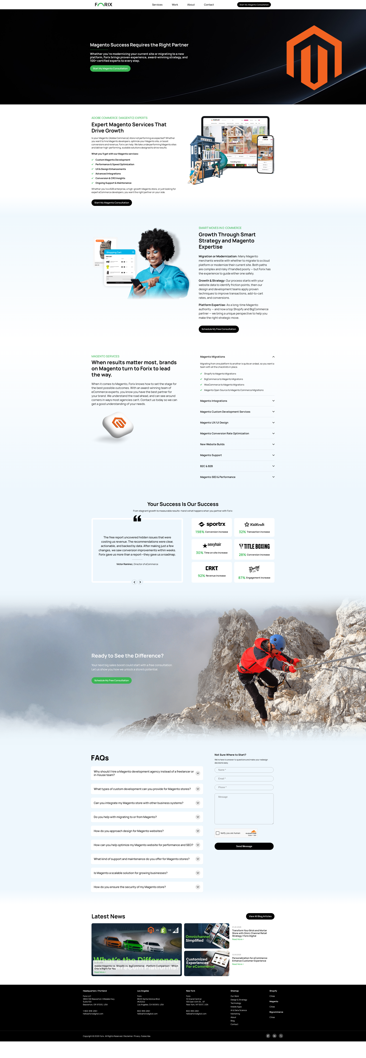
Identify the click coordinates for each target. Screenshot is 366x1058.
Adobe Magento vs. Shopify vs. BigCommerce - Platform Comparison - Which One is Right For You (136, 967)
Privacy (137, 1036)
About (191, 4)
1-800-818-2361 (90, 1011)
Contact (209, 4)
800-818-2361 (143, 1011)
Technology (236, 1003)
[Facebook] (268, 1037)
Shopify (273, 990)
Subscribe (145, 1036)
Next (140, 582)
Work (175, 4)
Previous (134, 582)
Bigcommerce (276, 1012)
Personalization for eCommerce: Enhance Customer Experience (250, 959)
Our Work (235, 996)
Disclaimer (128, 1036)
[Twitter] (281, 1037)
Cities (272, 996)
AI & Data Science (239, 1010)
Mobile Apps (236, 1006)
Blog (233, 1020)
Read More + (100, 972)
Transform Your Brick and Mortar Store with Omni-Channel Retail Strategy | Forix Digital (249, 933)
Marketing (235, 1013)
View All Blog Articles (260, 916)
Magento (273, 1001)
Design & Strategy (239, 999)
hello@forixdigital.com (93, 1013)
